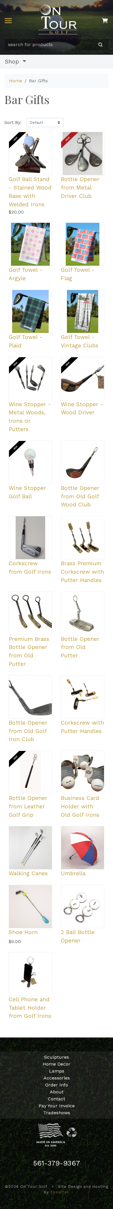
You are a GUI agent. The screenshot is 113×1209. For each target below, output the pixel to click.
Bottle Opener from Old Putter (80, 647)
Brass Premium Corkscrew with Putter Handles (82, 571)
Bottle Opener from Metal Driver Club (80, 187)
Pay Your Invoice (57, 1105)
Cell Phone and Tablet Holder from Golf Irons (30, 1008)
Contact (56, 1099)
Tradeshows (56, 1112)
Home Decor (56, 1064)
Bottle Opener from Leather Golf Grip (28, 806)
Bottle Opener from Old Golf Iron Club (28, 731)
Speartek (59, 1192)
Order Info (56, 1085)
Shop (13, 61)
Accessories (56, 1078)
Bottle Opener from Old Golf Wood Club (80, 496)
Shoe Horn (23, 932)
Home (15, 80)
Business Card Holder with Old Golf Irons (80, 806)
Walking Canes (28, 873)
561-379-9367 (56, 1163)
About (56, 1092)
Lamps (56, 1071)
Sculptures (56, 1057)
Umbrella (73, 873)
